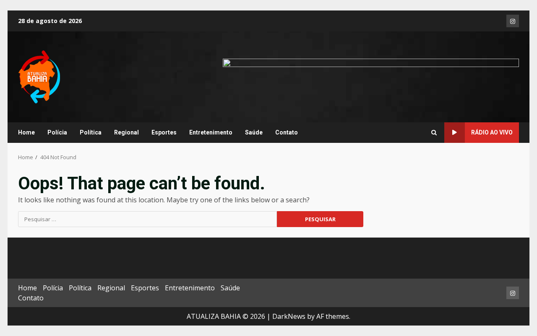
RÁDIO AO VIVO (492, 132)
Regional (126, 132)
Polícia (57, 132)
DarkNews (288, 316)
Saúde (254, 132)
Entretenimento (210, 132)
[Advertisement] (371, 76)
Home (26, 132)
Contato (286, 132)
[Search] (434, 133)
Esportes (164, 132)
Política (91, 132)
